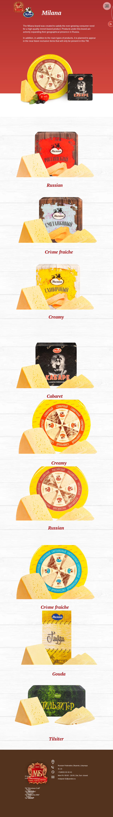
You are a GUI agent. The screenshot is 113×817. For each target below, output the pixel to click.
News (30, 794)
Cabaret (55, 396)
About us (31, 791)
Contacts (31, 798)
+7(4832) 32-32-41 (65, 772)
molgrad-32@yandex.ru (67, 779)
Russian (55, 185)
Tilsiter (56, 739)
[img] (55, 150)
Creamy (56, 317)
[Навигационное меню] (107, 6)
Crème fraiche (59, 252)
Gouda (58, 674)
